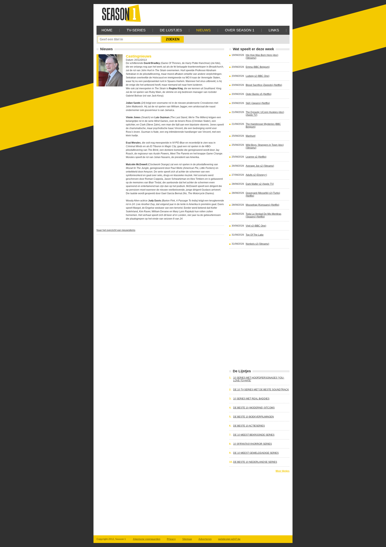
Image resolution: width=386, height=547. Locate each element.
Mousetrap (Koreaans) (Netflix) (262, 204)
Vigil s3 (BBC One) (256, 225)
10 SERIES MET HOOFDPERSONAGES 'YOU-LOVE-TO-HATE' (258, 379)
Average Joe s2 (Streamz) (260, 165)
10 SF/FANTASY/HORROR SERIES (252, 443)
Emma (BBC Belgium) (258, 67)
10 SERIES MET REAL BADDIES (251, 398)
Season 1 (119, 13)
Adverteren (204, 539)
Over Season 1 (239, 30)
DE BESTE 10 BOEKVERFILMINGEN (253, 416)
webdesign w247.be (229, 539)
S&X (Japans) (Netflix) (258, 103)
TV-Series (136, 30)
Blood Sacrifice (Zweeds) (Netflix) (264, 85)
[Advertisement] (216, 13)
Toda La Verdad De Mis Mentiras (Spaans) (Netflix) (263, 215)
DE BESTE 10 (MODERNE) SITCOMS (254, 407)
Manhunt (250, 135)
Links (274, 30)
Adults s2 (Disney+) (256, 174)
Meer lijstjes (283, 471)
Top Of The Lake (255, 234)
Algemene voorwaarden (146, 539)
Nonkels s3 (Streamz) (257, 243)
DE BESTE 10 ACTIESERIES (249, 425)
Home (107, 30)
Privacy (171, 539)
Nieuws (203, 30)
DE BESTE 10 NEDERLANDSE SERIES (255, 462)
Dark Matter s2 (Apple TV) (260, 184)
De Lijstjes (171, 30)
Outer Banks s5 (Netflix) (258, 94)
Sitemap (187, 539)
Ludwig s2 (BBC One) (257, 76)
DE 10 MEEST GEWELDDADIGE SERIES (256, 453)
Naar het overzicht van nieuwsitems (115, 230)
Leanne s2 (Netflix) (256, 156)
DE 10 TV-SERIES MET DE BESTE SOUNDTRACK (261, 389)
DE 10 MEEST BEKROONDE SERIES (253, 434)
